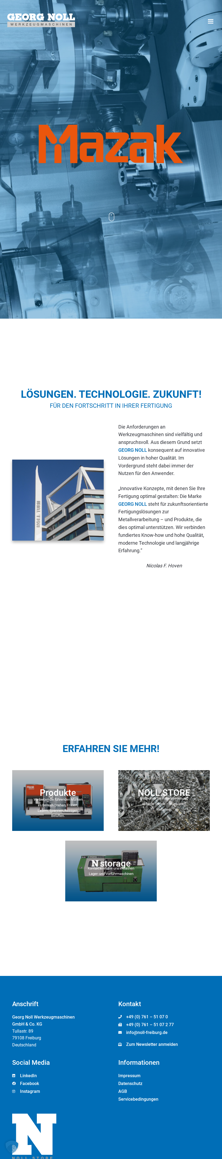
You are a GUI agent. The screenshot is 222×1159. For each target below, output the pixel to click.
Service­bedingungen (138, 1099)
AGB (122, 1091)
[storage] (111, 871)
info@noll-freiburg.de (147, 1032)
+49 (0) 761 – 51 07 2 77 (150, 1024)
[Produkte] (58, 800)
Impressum (129, 1075)
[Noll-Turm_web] (58, 500)
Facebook (29, 1083)
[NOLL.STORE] (164, 800)
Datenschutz (130, 1083)
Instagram (30, 1091)
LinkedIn (28, 1075)
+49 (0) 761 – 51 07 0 (147, 1016)
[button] (210, 21)
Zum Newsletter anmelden (152, 1044)
